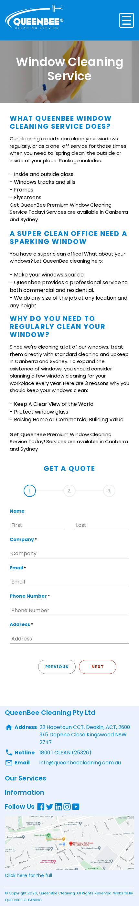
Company (23, 539)
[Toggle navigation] (126, 20)
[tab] (29, 488)
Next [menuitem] (97, 666)
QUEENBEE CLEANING (23, 899)
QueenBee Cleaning (57, 893)
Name (17, 511)
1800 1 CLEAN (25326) (65, 752)
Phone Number (30, 596)
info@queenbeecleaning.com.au (80, 762)
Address (21, 624)
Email (18, 568)
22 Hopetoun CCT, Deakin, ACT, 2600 (84, 727)
